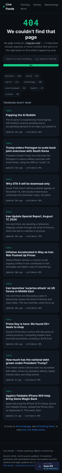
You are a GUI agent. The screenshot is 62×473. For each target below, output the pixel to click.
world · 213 (32, 76)
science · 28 (12, 94)
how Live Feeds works (33, 429)
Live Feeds (10, 6)
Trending (25, 4)
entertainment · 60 (15, 88)
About (24, 8)
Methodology (51, 4)
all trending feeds (45, 426)
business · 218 (13, 76)
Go (31, 65)
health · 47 (37, 88)
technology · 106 (33, 82)
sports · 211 (12, 82)
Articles (37, 4)
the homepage (23, 426)
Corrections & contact (26, 465)
